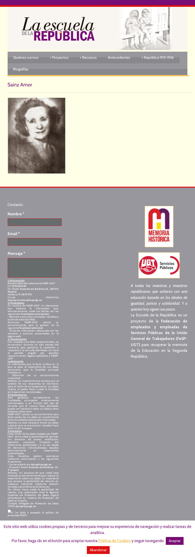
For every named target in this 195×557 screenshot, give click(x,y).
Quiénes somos (26, 57)
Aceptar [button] (175, 541)
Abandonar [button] (98, 550)
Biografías (20, 69)
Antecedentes (119, 57)
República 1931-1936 (157, 57)
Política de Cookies (114, 541)
